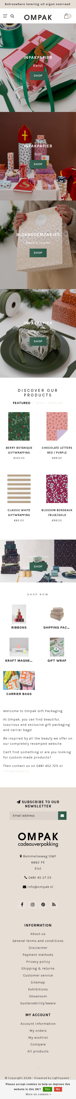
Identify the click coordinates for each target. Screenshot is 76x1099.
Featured (22, 403)
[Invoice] (38, 1067)
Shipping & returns (38, 968)
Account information (38, 1024)
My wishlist (38, 1038)
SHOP (38, 75)
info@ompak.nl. (16, 771)
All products (38, 1051)
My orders (38, 1031)
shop (38, 164)
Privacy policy (38, 962)
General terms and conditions (38, 941)
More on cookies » (38, 1094)
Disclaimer (38, 948)
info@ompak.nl (40, 887)
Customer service (38, 975)
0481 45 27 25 (40, 877)
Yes (47, 1089)
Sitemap (38, 982)
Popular (55, 403)
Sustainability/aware (38, 1003)
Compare (38, 1044)
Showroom (38, 996)
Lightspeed (60, 1078)
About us (38, 934)
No (58, 1089)
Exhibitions (38, 989)
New (39, 403)
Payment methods (38, 955)
